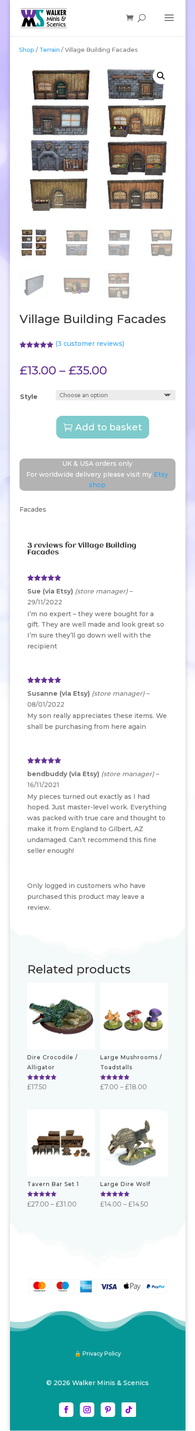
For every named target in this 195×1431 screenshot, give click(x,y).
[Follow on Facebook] (66, 1409)
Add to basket (108, 427)
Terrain (49, 49)
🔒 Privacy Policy (97, 1353)
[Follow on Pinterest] (108, 1409)
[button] (161, 76)
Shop (26, 49)
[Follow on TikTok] (129, 1409)
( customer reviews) (89, 343)
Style (29, 397)
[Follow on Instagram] (87, 1409)
